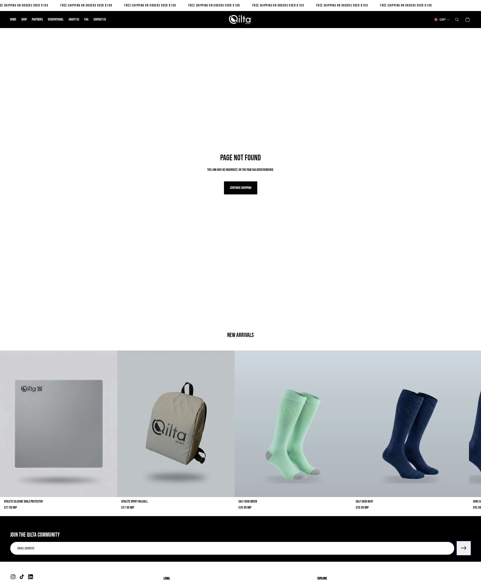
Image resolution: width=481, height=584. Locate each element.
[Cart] (467, 19)
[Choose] (343, 489)
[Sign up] (463, 548)
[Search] (456, 19)
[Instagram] (13, 577)
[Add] (109, 489)
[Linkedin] (31, 577)
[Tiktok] (22, 577)
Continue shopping (240, 188)
